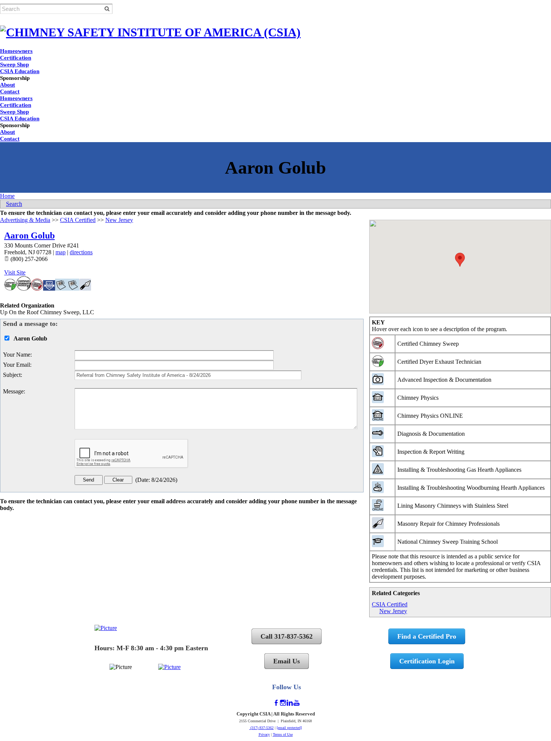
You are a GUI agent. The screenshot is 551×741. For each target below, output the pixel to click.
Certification (15, 58)
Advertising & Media (25, 220)
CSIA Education (19, 71)
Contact (9, 91)
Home (7, 196)
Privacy (264, 734)
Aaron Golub (29, 235)
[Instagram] (283, 703)
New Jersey (393, 611)
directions (81, 252)
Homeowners (16, 51)
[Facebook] (276, 703)
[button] (460, 260)
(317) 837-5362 (261, 728)
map (60, 252)
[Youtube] (296, 703)
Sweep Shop (14, 65)
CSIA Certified (389, 604)
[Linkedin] (290, 703)
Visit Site (14, 272)
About (7, 85)
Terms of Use (283, 734)
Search (14, 204)
